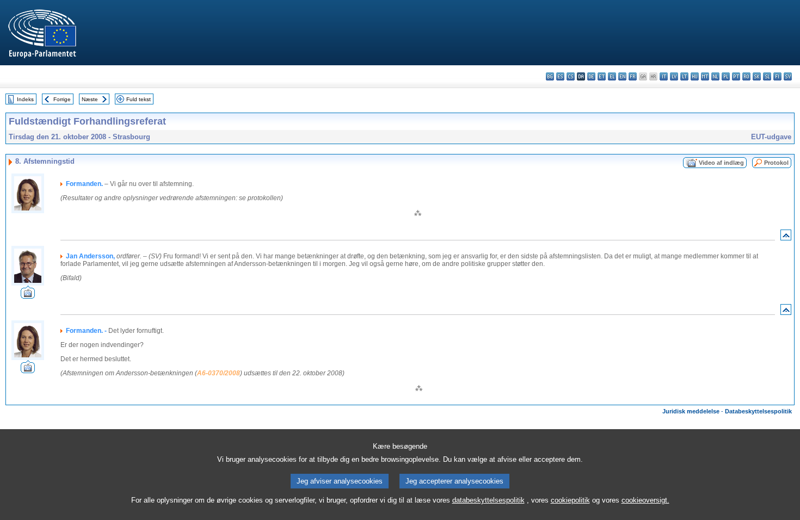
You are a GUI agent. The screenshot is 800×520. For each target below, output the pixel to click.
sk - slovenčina (757, 76)
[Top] (785, 237)
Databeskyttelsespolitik (758, 411)
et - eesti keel (602, 76)
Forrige (62, 99)
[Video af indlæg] (28, 295)
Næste (90, 99)
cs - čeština (571, 76)
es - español (560, 76)
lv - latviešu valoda (674, 76)
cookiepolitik (570, 500)
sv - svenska (788, 76)
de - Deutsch (591, 76)
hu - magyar (695, 76)
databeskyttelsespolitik (488, 500)
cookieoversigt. (645, 500)
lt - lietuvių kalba (684, 76)
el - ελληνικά (612, 76)
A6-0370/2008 (218, 373)
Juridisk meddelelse (690, 411)
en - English (622, 76)
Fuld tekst (138, 99)
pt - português (736, 76)
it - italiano (664, 76)
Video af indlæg (721, 162)
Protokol (776, 162)
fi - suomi (777, 76)
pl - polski (726, 76)
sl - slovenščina (767, 76)
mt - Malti (705, 76)
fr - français (633, 76)
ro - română (746, 76)
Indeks (25, 99)
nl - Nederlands (715, 76)
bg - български (550, 76)
